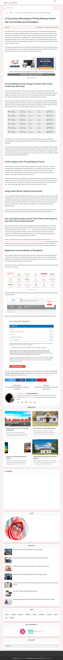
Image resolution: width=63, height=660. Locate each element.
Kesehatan (28, 614)
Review (7, 27)
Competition (41, 614)
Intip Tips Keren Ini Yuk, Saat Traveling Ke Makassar (17, 429)
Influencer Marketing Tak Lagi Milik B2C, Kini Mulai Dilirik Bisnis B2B (29, 574)
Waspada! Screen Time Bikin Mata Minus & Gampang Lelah (27, 549)
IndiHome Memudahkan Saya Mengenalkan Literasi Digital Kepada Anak (31, 566)
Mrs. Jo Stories (23, 658)
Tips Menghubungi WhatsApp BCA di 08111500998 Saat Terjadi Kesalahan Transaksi (34, 599)
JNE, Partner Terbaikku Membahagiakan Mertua (25, 591)
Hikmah (55, 614)
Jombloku (30, 397)
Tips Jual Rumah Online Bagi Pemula (44, 428)
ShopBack (29, 229)
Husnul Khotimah (31, 393)
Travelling (49, 614)
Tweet (11, 380)
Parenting (13, 614)
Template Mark (47, 658)
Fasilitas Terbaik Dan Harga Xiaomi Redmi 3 (16, 457)
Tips (6, 617)
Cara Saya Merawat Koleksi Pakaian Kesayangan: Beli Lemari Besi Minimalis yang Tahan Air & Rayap (35, 583)
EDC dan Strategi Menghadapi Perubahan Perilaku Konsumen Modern (30, 558)
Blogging (12, 617)
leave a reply (39, 27)
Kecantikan (20, 614)
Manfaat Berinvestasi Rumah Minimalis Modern (45, 457)
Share (21, 380)
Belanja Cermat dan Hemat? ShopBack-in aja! (39, 375)
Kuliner (34, 614)
